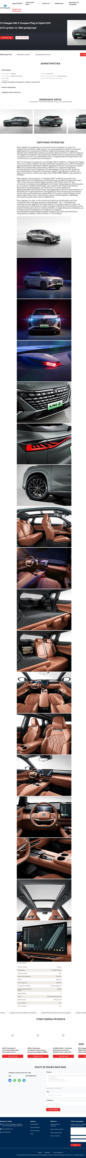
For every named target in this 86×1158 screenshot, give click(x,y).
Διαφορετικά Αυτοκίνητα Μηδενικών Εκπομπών (23, 1012)
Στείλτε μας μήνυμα (22, 37)
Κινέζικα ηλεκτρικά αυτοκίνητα (55, 1125)
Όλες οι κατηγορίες (55, 1135)
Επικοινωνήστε (53, 1109)
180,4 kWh (58, 976)
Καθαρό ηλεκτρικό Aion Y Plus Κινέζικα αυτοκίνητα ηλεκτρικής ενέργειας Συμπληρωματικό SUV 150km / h (63, 1052)
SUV (60, 1003)
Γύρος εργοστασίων (35, 1127)
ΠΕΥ (60, 1006)
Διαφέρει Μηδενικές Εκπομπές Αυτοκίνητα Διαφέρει (56, 1012)
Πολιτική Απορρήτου (58, 1152)
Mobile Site (47, 1152)
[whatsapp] (14, 1080)
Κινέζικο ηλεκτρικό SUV (56, 1132)
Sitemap (40, 1152)
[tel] (28, 1080)
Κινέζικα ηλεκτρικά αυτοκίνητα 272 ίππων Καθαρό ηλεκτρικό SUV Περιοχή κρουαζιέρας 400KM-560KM (10, 1052)
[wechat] (19, 1080)
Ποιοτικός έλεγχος (34, 1130)
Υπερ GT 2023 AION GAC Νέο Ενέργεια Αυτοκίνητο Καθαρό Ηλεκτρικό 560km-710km (38, 1050)
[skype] (24, 1080)
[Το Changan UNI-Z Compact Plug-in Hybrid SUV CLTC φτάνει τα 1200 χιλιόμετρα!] (13, 1035)
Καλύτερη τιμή (6, 37)
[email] (9, 1080)
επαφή (31, 1133)
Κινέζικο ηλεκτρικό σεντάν (56, 1129)
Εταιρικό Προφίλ (34, 1124)
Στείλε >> (75, 1145)
